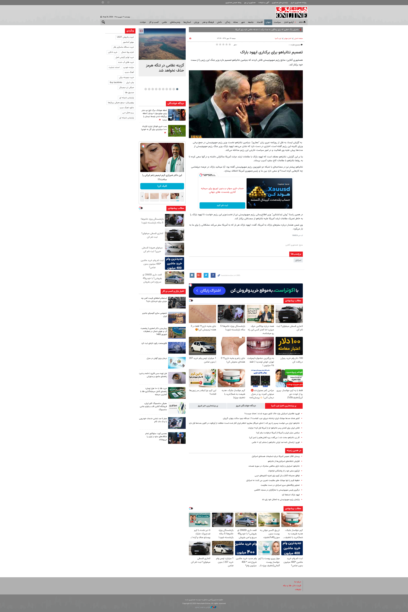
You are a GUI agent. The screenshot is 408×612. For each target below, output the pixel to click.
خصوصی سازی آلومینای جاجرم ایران (154, 315)
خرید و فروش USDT (125, 37)
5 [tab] (163, 89)
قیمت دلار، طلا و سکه (292, 585)
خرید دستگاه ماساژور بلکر (123, 47)
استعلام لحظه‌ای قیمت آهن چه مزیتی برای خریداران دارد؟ (154, 300)
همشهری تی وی (249, 2)
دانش (219, 22)
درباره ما (297, 581)
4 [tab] (166, 89)
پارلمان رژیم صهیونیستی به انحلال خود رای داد (281, 499)
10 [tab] (146, 89)
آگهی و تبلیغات (263, 2)
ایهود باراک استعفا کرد (291, 494)
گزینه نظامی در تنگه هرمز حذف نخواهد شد (165, 68)
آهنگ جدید (129, 72)
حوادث (143, 22)
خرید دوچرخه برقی (126, 77)
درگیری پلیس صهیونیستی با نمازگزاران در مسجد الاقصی (277, 490)
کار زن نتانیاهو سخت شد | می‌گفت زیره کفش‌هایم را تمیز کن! (274, 437)
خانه (301, 22)
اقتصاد (260, 22)
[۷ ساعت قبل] (177, 348)
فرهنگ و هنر (208, 22)
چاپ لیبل (130, 82)
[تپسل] (200, 175)
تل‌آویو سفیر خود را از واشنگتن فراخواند (284, 471)
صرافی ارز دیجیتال (126, 87)
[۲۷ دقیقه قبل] (162, 44)
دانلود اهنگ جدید (127, 107)
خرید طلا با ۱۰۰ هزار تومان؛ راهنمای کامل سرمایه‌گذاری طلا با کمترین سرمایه (153, 391)
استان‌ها (187, 22)
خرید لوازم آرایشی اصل (125, 57)
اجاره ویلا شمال (127, 52)
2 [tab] (173, 89)
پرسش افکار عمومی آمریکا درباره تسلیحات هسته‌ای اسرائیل (276, 456)
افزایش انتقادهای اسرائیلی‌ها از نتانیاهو (284, 461)
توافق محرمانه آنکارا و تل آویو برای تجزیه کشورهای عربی (277, 475)
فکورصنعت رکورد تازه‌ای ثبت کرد (154, 343)
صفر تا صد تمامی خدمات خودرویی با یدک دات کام (153, 420)
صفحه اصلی (298, 38)
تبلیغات (298, 589)
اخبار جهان (287, 38)
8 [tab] (152, 89)
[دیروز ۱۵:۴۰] (177, 378)
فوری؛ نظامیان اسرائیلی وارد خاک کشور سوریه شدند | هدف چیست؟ (272, 413)
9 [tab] (149, 89)
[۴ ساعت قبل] (177, 302)
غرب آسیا (278, 38)
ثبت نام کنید (222, 205)
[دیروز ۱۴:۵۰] (177, 393)
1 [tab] (177, 89)
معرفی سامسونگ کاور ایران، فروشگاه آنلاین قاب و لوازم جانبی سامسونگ (153, 406)
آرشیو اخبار (288, 22)
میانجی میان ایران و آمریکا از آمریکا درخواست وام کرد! (278, 432)
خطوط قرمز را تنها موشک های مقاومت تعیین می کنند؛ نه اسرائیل (273, 480)
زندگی (227, 22)
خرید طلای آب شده (126, 62)
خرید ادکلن (112, 52)
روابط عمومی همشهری (233, 2)
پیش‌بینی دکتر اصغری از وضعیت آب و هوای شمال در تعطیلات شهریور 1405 (154, 331)
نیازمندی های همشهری (280, 2)
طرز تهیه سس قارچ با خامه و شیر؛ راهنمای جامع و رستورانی (153, 375)
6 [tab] (159, 89)
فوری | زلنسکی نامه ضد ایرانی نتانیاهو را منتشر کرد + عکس (276, 442)
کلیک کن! (168, 186)
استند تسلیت (114, 67)
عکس (164, 22)
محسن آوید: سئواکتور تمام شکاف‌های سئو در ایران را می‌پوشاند (156, 436)
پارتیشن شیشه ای (126, 97)
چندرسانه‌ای (175, 22)
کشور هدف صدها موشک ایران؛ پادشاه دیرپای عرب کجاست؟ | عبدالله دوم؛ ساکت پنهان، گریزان (261, 418)
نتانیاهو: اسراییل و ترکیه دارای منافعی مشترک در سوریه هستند (274, 466)
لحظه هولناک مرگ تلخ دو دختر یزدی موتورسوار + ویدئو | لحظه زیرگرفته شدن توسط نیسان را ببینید (154, 115)
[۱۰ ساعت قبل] (177, 363)
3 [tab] (170, 89)
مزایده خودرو (129, 67)
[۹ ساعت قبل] (177, 115)
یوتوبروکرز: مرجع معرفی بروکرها (121, 102)
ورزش (196, 22)
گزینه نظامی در (293, 29)
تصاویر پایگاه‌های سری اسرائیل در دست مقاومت (280, 485)
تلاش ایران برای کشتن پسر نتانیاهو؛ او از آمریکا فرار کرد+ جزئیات (274, 428)
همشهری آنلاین (290, 12)
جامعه (251, 22)
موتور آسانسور (128, 42)
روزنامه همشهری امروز (298, 2)
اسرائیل (298, 260)
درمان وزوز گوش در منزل (157, 358)
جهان (268, 22)
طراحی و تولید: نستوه (203, 607)
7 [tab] (156, 89)
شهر (243, 22)
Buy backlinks (116, 82)
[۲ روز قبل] (177, 438)
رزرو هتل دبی (128, 112)
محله (235, 22)
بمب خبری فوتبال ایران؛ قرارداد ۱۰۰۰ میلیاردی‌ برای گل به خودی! (154, 128)
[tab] (284, 406)
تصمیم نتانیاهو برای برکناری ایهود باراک (271, 52)
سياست (277, 22)
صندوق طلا (129, 92)
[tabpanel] (162, 52)
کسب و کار (154, 22)
